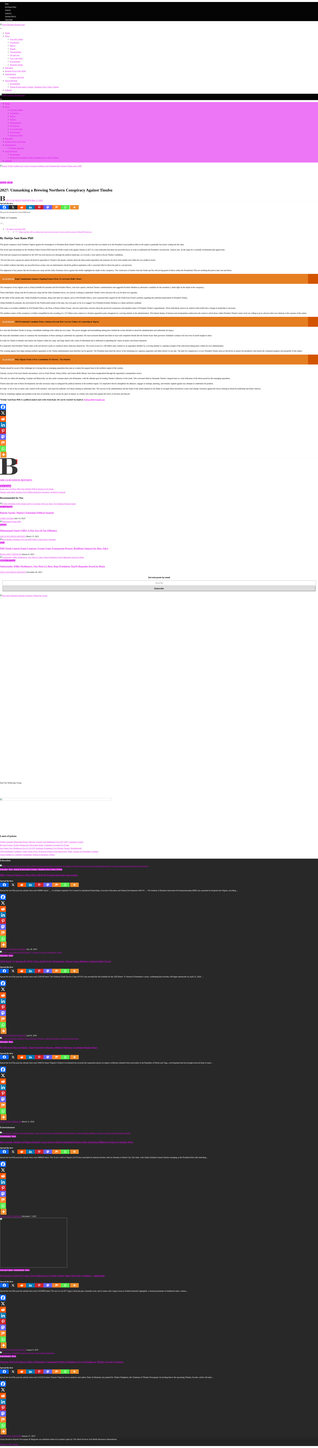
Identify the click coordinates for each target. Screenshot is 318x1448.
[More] (74, 207)
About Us (8, 10)
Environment (15, 61)
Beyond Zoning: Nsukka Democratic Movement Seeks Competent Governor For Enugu (34, 845)
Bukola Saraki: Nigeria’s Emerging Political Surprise (27, 512)
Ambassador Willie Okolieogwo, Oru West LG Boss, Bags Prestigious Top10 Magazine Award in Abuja (52, 566)
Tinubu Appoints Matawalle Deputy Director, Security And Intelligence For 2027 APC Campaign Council (41, 842)
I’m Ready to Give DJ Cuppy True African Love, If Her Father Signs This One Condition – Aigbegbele (52, 1275)
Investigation (15, 84)
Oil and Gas (14, 55)
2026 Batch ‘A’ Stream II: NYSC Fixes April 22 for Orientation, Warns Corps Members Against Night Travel (55, 961)
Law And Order (16, 58)
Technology (14, 42)
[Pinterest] (39, 207)
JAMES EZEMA (7, 518)
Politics (10, 183)
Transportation (15, 52)
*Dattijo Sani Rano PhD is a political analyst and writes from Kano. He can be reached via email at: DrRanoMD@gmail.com (55, 232)
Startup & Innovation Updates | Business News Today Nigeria (34, 87)
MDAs (12, 46)
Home (7, 4)
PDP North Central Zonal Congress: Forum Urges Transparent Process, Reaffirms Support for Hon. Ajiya (54, 548)
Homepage (9, 171)
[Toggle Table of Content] (2, 224)
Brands (13, 49)
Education (9, 68)
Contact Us (8, 13)
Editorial (8, 90)
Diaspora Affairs (16, 65)
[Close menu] (1, 28)
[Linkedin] (30, 207)
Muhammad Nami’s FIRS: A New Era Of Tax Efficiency (28, 530)
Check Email (8, 19)
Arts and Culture (16, 39)
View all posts (5, 486)
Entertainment (10, 74)
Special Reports (11, 81)
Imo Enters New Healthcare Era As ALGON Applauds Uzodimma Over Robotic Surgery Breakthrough (41, 848)
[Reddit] (21, 207)
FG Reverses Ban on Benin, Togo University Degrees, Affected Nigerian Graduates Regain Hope (48, 1047)
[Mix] (56, 207)
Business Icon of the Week (15, 71)
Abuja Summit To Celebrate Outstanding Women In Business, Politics (27, 855)
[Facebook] (4, 207)
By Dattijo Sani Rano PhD (16, 229)
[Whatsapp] (65, 207)
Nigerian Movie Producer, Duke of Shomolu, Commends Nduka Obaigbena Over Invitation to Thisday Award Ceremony (62, 1362)
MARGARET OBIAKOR (11, 554)
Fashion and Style (17, 77)
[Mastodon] (47, 207)
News (7, 36)
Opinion (8, 174)
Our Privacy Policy (10, 7)
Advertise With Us (10, 16)
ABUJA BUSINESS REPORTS (18, 200)
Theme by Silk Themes (9, 1444)
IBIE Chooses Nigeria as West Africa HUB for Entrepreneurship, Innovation (39, 875)
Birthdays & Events (7, 561)
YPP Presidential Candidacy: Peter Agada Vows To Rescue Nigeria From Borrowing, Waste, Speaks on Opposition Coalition (49, 851)
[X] (13, 207)
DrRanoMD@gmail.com (94, 400)
